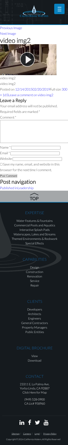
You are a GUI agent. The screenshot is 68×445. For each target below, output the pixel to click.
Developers (34, 309)
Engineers (34, 318)
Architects (34, 314)
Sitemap (15, 433)
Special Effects (34, 243)
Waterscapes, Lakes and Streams (35, 234)
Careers (27, 433)
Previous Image (11, 28)
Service (34, 281)
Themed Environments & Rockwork (34, 238)
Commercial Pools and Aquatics (34, 225)
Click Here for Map (34, 392)
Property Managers (34, 327)
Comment (8, 117)
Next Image (8, 33)
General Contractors (34, 323)
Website (6, 158)
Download (34, 360)
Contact (35, 376)
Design (34, 267)
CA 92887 (42, 388)
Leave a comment (30, 95)
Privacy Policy (49, 433)
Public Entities (34, 332)
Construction (34, 271)
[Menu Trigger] (59, 9)
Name (5, 147)
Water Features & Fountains (34, 220)
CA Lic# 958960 (34, 403)
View (34, 356)
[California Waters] (34, 11)
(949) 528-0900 (34, 399)
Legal (37, 433)
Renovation (34, 276)
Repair (34, 285)
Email (5, 153)
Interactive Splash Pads (34, 229)
